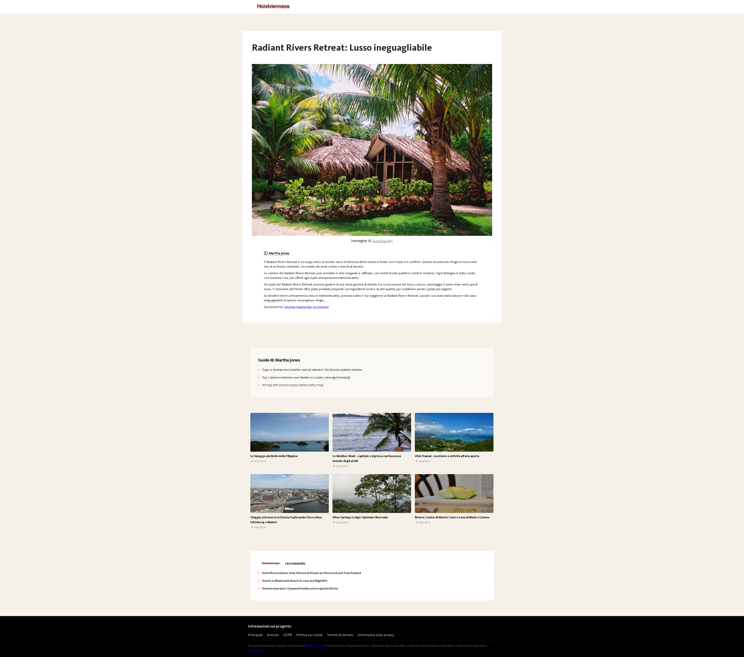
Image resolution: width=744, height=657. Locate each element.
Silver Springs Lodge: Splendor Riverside (360, 517)
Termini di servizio (340, 635)
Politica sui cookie (309, 635)
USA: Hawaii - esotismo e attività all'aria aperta (447, 456)
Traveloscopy (382, 241)
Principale (255, 635)
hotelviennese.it (315, 645)
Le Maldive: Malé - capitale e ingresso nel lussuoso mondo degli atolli (366, 458)
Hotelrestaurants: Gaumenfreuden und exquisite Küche (300, 588)
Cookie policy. (256, 650)
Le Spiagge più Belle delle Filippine (274, 456)
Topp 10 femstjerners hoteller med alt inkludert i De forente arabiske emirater (312, 370)
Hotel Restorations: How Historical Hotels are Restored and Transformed (311, 573)
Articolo (273, 635)
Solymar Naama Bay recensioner (306, 307)
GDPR (287, 635)
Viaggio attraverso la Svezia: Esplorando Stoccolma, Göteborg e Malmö (286, 519)
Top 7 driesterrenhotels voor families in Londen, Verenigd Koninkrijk (306, 377)
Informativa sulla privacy (375, 635)
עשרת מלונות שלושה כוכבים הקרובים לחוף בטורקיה (292, 385)
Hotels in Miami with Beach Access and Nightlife (294, 581)
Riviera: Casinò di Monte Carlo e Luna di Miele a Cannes (452, 517)
